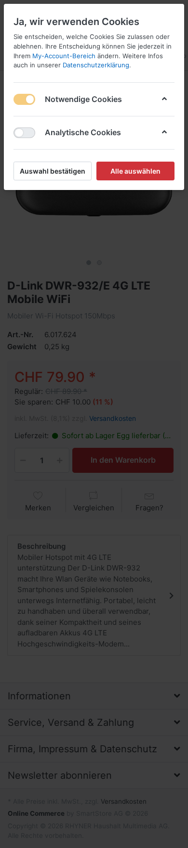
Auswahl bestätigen (52, 171)
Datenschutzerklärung (96, 65)
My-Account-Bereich (63, 56)
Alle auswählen (135, 171)
